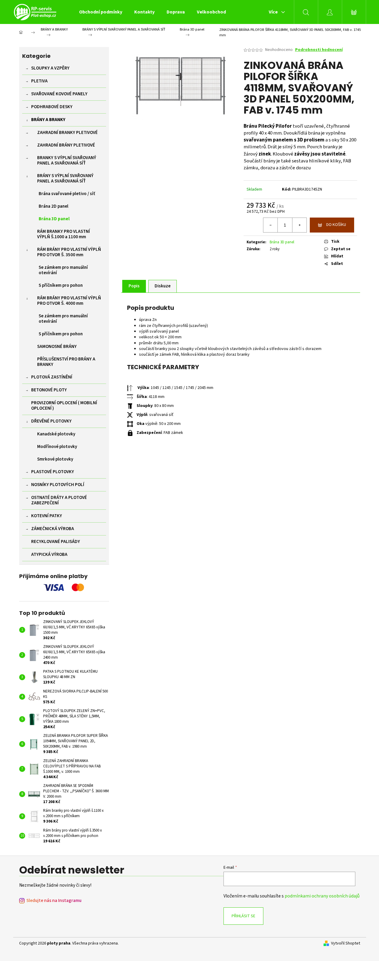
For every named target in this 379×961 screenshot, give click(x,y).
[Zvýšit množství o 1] (299, 225)
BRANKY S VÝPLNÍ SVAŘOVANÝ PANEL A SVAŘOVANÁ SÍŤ (66, 160)
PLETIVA (39, 81)
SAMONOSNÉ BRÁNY (57, 346)
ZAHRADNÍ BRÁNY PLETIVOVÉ (66, 145)
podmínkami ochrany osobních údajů (322, 896)
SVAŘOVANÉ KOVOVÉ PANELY (59, 94)
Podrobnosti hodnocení (319, 50)
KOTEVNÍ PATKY (46, 516)
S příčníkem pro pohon (61, 285)
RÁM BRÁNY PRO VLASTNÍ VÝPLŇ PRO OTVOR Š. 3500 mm (69, 252)
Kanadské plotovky (56, 434)
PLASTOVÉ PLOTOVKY (52, 472)
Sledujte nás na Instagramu (53, 900)
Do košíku (336, 225)
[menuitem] (100, 12)
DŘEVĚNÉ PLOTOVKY (51, 421)
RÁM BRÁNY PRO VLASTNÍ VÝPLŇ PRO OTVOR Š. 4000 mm (69, 301)
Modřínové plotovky (57, 446)
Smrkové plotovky (55, 459)
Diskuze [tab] (162, 286)
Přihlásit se (243, 916)
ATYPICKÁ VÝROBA (49, 554)
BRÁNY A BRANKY (48, 120)
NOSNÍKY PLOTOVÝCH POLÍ (57, 485)
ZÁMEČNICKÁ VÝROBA (52, 529)
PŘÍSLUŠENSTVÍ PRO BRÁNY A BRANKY (66, 362)
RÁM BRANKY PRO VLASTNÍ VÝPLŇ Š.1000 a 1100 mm (63, 234)
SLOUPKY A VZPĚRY (50, 68)
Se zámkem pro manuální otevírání (63, 270)
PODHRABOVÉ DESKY (52, 107)
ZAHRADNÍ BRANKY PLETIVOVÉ (67, 132)
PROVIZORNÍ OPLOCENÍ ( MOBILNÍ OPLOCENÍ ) (64, 405)
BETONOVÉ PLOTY (49, 390)
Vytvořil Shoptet (345, 943)
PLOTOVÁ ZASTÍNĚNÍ (51, 377)
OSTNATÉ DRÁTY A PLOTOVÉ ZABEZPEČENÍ (59, 500)
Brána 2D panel (53, 206)
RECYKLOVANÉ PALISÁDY (55, 541)
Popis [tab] (134, 286)
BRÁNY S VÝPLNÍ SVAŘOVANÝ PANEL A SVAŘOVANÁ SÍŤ (65, 178)
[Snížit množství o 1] (270, 225)
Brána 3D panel (54, 219)
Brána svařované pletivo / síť (67, 194)
